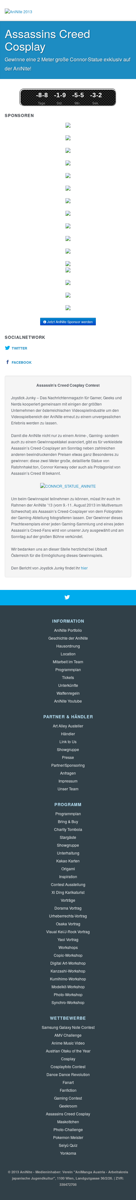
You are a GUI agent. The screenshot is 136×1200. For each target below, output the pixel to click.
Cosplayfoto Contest (68, 1066)
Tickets (68, 677)
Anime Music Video (68, 1043)
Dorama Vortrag (68, 908)
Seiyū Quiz (68, 1145)
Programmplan (68, 669)
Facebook (21, 362)
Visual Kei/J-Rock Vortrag (68, 931)
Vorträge (68, 900)
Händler (68, 733)
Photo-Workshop (68, 994)
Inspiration (68, 876)
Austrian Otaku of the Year (68, 1050)
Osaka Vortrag (68, 923)
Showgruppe (68, 749)
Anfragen (68, 773)
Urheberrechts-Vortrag (68, 915)
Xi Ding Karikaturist (68, 892)
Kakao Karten (68, 860)
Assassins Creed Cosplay (68, 1113)
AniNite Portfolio (68, 630)
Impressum (68, 780)
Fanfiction (68, 1090)
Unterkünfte (68, 685)
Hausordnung (68, 645)
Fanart (68, 1082)
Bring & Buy (68, 821)
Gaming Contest (68, 1098)
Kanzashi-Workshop (68, 970)
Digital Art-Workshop (68, 963)
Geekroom (68, 1105)
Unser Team (68, 788)
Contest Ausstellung (68, 884)
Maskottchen (68, 1121)
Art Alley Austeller (68, 725)
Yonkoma (68, 1153)
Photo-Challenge (68, 1129)
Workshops (68, 947)
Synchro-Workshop (68, 1002)
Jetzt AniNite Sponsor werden (69, 321)
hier (84, 567)
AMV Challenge (68, 1035)
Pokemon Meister (68, 1137)
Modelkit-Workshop (68, 986)
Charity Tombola (68, 829)
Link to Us (68, 741)
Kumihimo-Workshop (68, 978)
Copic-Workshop (68, 955)
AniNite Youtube (68, 701)
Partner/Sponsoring (68, 765)
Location (68, 653)
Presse (68, 757)
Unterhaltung (68, 852)
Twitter (19, 348)
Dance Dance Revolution (68, 1074)
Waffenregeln (68, 693)
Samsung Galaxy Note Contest (68, 1027)
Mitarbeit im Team (68, 661)
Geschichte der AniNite (68, 638)
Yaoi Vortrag (68, 939)
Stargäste (68, 837)
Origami (68, 868)
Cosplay (68, 1058)
